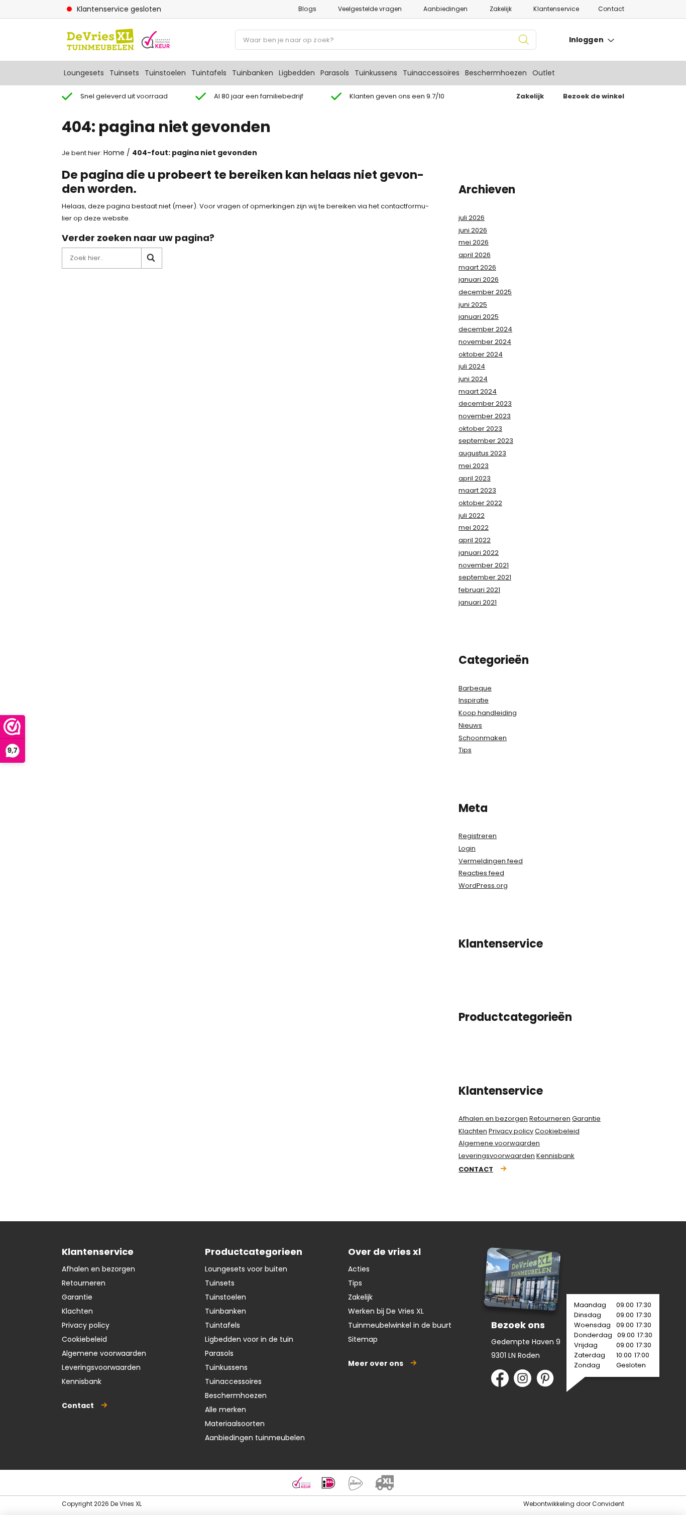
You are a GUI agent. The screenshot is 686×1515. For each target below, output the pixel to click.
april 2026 (475, 255)
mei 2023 (474, 466)
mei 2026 (474, 242)
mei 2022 (474, 527)
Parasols (334, 73)
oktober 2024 (481, 354)
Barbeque (475, 688)
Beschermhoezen (496, 73)
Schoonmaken (483, 738)
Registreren (478, 836)
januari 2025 (479, 316)
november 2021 (484, 565)
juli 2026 (472, 217)
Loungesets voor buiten (246, 1269)
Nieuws (470, 725)
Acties (359, 1269)
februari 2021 (479, 590)
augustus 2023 (482, 453)
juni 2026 (473, 230)
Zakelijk (501, 9)
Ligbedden (297, 73)
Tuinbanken (252, 73)
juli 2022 (472, 515)
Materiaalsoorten (235, 1424)
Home (114, 153)
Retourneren (549, 1118)
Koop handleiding (488, 713)
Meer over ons (375, 1363)
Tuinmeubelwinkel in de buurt (399, 1325)
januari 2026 (479, 279)
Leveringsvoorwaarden (497, 1155)
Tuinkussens (376, 73)
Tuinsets (124, 73)
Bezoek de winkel (593, 96)
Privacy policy (511, 1131)
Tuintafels (208, 73)
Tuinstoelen (165, 73)
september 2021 (485, 577)
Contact (611, 9)
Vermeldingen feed (491, 861)
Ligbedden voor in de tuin (249, 1339)
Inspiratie (474, 700)
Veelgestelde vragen (370, 9)
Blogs (307, 9)
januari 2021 (478, 602)
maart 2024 (478, 391)
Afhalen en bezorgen (493, 1118)
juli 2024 (472, 366)
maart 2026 (477, 267)
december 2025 (485, 292)
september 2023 (486, 440)
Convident (608, 1503)
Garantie (586, 1118)
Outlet (543, 73)
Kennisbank (555, 1155)
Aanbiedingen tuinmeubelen (255, 1438)
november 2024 (485, 341)
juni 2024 (473, 379)
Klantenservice (556, 9)
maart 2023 (477, 490)
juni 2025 (473, 304)
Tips (465, 750)
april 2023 (475, 478)
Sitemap (363, 1339)
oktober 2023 (480, 428)
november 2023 (485, 416)
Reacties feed (481, 873)
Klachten (473, 1131)
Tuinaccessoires (431, 73)
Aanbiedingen (445, 9)
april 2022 (475, 540)
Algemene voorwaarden (499, 1143)
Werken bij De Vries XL (386, 1311)
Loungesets (84, 73)
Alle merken (225, 1410)
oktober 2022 (480, 503)
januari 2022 (479, 552)
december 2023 (485, 403)
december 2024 (485, 329)
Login (467, 848)
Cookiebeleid (557, 1131)
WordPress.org (483, 885)
